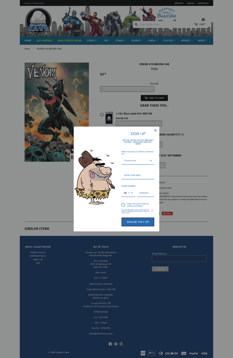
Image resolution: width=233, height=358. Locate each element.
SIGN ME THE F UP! (138, 222)
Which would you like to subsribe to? (137, 152)
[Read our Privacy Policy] (152, 211)
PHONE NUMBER (129, 186)
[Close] (155, 130)
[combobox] (138, 161)
